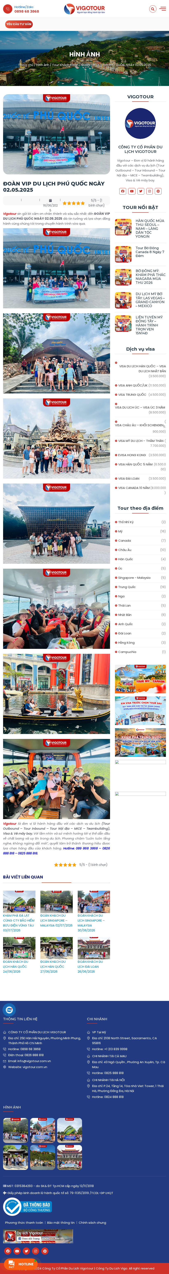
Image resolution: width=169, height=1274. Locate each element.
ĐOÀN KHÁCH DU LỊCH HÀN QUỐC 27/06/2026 (53, 966)
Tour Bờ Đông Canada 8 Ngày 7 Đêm (150, 252)
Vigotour (9, 213)
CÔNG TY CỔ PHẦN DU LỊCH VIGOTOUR (140, 149)
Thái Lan (124, 605)
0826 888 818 (34, 1055)
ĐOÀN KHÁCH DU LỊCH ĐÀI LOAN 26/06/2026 (90, 966)
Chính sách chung (92, 1222)
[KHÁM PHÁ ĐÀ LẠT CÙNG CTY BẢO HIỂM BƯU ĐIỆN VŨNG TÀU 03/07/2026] (19, 893)
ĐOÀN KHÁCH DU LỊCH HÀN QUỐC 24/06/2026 (15, 966)
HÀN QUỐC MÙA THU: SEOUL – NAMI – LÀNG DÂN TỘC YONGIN (150, 229)
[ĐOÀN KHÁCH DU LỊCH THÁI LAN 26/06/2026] (42, 1157)
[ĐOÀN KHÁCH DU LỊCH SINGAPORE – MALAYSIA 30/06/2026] (94, 893)
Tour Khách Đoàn (65, 65)
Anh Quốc (125, 624)
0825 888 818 (114, 1073)
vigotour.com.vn (35, 1067)
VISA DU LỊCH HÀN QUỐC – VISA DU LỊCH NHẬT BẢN (142, 368)
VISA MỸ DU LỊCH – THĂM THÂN (140, 441)
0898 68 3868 (30, 1049)
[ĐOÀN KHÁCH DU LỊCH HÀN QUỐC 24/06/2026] (19, 939)
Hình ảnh (42, 65)
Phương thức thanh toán (24, 1222)
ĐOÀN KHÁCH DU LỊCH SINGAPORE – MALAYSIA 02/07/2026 (56, 920)
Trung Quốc (127, 587)
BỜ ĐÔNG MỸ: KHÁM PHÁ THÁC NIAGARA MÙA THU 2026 (151, 277)
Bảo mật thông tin (61, 1222)
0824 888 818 (114, 1097)
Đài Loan (124, 633)
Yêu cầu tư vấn (19, 24)
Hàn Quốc (125, 559)
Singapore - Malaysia (134, 577)
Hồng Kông (126, 642)
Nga (121, 596)
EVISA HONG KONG (132, 455)
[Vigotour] (84, 9)
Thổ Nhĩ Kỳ (126, 522)
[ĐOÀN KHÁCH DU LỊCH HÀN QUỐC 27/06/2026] (56, 939)
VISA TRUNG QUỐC (132, 394)
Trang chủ (25, 65)
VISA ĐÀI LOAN (128, 478)
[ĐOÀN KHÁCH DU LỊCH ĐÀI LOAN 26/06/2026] (94, 939)
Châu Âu (124, 550)
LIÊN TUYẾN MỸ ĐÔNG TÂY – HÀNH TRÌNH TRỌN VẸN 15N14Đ (149, 325)
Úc (120, 568)
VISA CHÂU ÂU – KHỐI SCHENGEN (139, 425)
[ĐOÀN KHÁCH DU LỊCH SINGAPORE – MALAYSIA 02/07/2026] (56, 893)
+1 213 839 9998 (115, 1049)
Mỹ (120, 531)
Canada (124, 540)
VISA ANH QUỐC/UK (133, 385)
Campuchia (127, 652)
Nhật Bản (124, 615)
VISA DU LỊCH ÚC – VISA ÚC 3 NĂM (140, 407)
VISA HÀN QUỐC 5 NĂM (135, 464)
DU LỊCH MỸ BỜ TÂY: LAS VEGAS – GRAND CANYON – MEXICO (150, 300)
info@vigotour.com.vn (34, 1061)
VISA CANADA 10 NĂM (134, 488)
